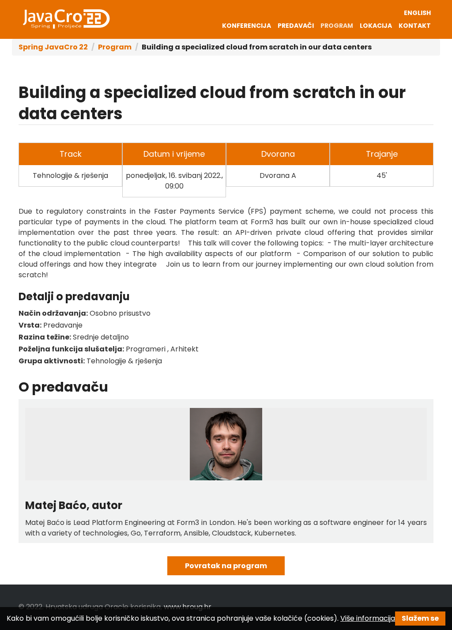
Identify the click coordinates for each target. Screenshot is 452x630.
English (417, 12)
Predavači (296, 25)
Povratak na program (226, 566)
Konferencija (246, 25)
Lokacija (376, 25)
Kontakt (415, 25)
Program (336, 25)
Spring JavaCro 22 (53, 47)
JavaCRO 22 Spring (66, 19)
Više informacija (367, 618)
